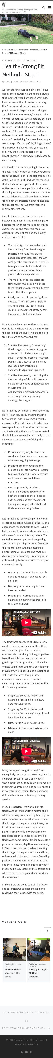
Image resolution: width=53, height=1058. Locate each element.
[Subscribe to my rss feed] (22, 1052)
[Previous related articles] (40, 930)
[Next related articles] (47, 930)
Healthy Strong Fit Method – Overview (38, 973)
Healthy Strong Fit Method (26, 49)
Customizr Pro (32, 1044)
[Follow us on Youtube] (26, 1052)
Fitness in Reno (21, 1040)
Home (5, 49)
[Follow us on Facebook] (31, 1052)
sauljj (7, 82)
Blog (11, 49)
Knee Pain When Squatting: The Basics (13, 973)
